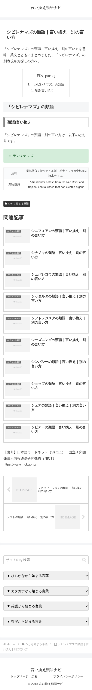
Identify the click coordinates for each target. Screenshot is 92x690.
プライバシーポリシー (68, 676)
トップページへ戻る (23, 676)
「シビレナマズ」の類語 (47, 84)
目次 (40, 76)
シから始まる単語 (18, 203)
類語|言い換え (44, 90)
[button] (84, 559)
